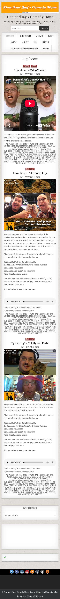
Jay (21, 74)
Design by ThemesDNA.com (30, 596)
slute (52, 160)
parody (22, 156)
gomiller (32, 153)
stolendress (50, 161)
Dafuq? (50, 36)
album (13, 146)
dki (54, 151)
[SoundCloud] (32, 572)
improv (52, 153)
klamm (29, 154)
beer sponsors (22, 146)
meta (54, 154)
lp (50, 154)
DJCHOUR (13, 262)
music (16, 156)
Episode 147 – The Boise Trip (30, 173)
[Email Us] (42, 572)
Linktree (46, 42)
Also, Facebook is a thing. (15, 274)
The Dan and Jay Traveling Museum (24, 48)
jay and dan (21, 154)
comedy (23, 147)
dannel (18, 151)
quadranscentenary (13, 158)
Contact (14, 42)
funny (25, 153)
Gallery (25, 42)
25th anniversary (42, 144)
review (47, 158)
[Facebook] (17, 572)
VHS (16, 163)
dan (28, 147)
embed (26, 66)
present (37, 156)
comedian (15, 147)
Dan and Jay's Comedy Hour (30, 16)
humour (46, 153)
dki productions (11, 153)
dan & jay (34, 147)
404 (51, 144)
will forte (28, 163)
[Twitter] (12, 572)
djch (38, 151)
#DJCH (32, 262)
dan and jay (42, 147)
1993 (16, 144)
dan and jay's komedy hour (40, 149)
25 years (31, 144)
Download (36, 308)
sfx (6, 160)
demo (24, 151)
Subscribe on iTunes (13, 268)
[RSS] (47, 572)
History (46, 48)
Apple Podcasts (21, 311)
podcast (29, 156)
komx (35, 154)
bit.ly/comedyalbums (28, 257)
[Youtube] (27, 572)
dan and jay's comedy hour (19, 149)
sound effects (30, 161)
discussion (31, 151)
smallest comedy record (14, 161)
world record (39, 163)
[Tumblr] (37, 572)
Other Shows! (25, 36)
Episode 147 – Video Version (30, 70)
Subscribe (10, 36)
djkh (50, 151)
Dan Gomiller (25, 265)
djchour (44, 151)
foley (20, 153)
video (34, 66)
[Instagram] (22, 572)
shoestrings (13, 160)
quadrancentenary (48, 156)
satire (53, 158)
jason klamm (9, 154)
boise (31, 146)
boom (36, 146)
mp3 (11, 156)
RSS (32, 311)
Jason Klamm (40, 265)
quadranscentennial (30, 158)
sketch (34, 160)
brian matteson (45, 146)
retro (41, 158)
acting (7, 146)
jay (15, 154)
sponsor (40, 161)
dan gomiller (9, 151)
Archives (39, 36)
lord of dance (43, 154)
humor (39, 153)
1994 (20, 144)
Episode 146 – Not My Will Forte (30, 343)
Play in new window (21, 308)
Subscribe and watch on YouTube (19, 271)
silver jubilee (25, 160)
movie (7, 156)
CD (54, 146)
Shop (35, 42)
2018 (25, 144)
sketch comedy (43, 160)
